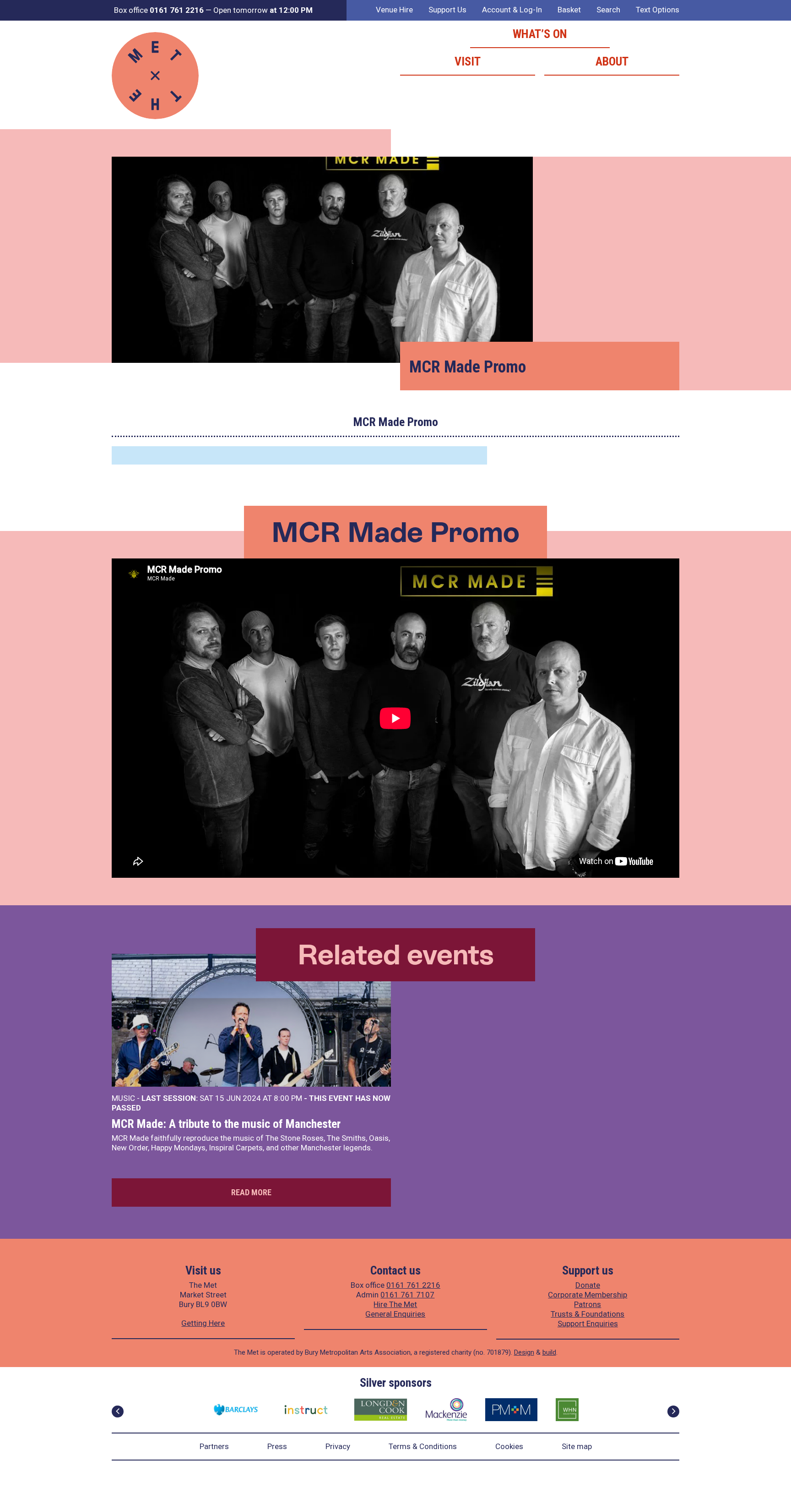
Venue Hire (394, 9)
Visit (468, 61)
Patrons (587, 1304)
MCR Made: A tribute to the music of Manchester (226, 1124)
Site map (577, 1446)
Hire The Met (395, 1304)
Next (673, 1411)
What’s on (540, 34)
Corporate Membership (587, 1294)
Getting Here (203, 1323)
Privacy (337, 1446)
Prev (118, 1411)
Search (608, 9)
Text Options (657, 9)
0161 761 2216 (413, 1285)
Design (524, 1352)
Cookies (509, 1446)
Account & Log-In (512, 9)
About (612, 61)
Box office (159, 10)
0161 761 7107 (407, 1294)
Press (277, 1446)
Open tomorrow (263, 10)
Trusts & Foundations (587, 1313)
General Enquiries (395, 1313)
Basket (569, 9)
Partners (214, 1446)
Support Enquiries (588, 1323)
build (549, 1352)
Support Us (447, 9)
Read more (251, 1192)
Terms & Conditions (423, 1446)
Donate (587, 1285)
